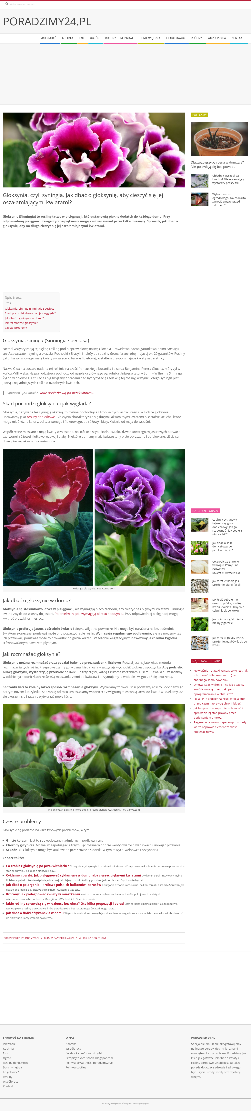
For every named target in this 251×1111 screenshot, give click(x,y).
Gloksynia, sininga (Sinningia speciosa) (30, 308)
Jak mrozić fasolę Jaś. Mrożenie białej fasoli (226, 582)
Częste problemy (16, 327)
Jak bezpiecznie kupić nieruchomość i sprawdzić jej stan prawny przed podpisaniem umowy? (218, 712)
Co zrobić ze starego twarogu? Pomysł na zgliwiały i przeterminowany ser (226, 567)
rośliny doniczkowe (41, 417)
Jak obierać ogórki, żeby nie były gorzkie (227, 621)
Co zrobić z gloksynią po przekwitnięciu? (37, 866)
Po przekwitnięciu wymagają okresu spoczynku (89, 614)
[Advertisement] (120, 74)
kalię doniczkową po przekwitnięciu (66, 392)
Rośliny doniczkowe (94, 937)
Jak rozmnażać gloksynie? (21, 323)
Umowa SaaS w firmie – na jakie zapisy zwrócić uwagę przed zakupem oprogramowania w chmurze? (219, 689)
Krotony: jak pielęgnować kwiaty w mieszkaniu (43, 894)
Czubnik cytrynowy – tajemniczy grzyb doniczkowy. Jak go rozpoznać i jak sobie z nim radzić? (227, 527)
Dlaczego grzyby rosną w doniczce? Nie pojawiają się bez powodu (217, 164)
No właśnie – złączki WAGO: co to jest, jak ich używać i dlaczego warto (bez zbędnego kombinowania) (220, 675)
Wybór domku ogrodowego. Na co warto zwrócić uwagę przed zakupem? (229, 199)
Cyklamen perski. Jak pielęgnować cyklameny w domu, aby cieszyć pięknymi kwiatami (73, 875)
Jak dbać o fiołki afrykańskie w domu (35, 913)
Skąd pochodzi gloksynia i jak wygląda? (30, 313)
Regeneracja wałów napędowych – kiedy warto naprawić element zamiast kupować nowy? (220, 727)
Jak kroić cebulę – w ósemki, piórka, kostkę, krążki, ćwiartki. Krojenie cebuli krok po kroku (228, 605)
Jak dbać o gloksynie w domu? (24, 318)
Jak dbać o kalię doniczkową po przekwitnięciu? (222, 546)
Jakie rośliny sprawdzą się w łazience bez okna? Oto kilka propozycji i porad (65, 903)
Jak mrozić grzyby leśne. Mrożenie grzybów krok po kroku (229, 641)
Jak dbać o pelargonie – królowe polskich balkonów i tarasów (53, 885)
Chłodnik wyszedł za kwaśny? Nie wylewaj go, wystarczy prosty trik (228, 179)
